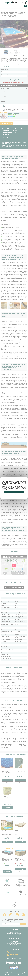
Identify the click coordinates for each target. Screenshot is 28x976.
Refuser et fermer (15, 479)
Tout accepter (14, 492)
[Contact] (19, 3)
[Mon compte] (22, 2)
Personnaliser (14, 494)
